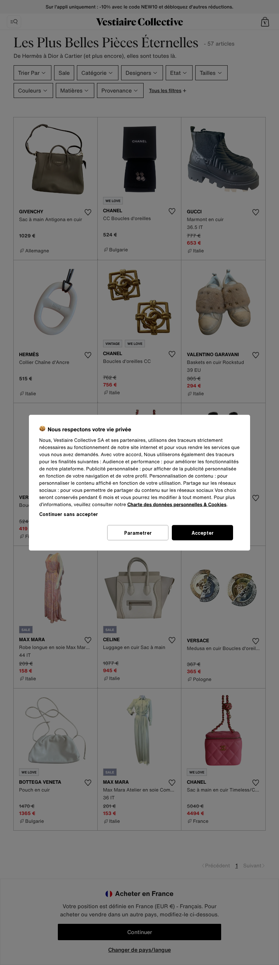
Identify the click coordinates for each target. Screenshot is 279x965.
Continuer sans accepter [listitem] (68, 513)
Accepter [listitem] (203, 532)
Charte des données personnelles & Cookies (176, 504)
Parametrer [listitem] (138, 532)
